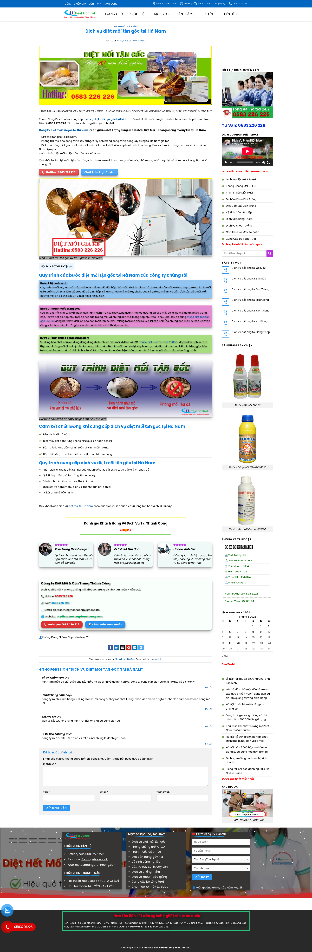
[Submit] (269, 253)
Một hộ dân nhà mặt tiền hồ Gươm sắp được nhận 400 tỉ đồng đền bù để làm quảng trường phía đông (248, 694)
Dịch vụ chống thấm (146, 872)
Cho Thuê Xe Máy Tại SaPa (242, 232)
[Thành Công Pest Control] (80, 14)
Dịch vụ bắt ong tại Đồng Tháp (251, 332)
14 (246, 637)
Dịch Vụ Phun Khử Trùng (241, 199)
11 (222, 637)
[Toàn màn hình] (268, 162)
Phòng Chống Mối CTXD (241, 186)
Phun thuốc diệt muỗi (147, 852)
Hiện (69, 266)
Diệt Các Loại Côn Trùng (241, 206)
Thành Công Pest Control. (175, 947)
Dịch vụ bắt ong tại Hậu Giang (250, 299)
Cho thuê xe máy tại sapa (150, 887)
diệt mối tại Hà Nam (80, 506)
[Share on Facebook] (110, 647)
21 (246, 643)
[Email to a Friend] (122, 647)
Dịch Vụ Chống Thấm (239, 219)
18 (223, 643)
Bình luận (49, 763)
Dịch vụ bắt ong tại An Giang (249, 321)
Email (104, 792)
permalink (156, 659)
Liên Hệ (229, 14)
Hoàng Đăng (138, 40)
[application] (247, 151)
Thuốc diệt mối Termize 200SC (158, 342)
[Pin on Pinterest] (128, 647)
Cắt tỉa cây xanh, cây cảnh (150, 867)
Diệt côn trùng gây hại (147, 857)
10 (269, 632)
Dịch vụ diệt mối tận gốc (149, 842)
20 (238, 643)
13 (238, 637)
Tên (46, 792)
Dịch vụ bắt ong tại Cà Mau (249, 267)
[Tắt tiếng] (263, 162)
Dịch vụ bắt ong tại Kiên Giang (250, 310)
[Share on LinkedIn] (134, 647)
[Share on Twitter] (116, 647)
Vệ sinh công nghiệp (146, 862)
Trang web (163, 792)
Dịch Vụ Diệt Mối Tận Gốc (241, 179)
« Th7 (225, 656)
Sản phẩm (184, 14)
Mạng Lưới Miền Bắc (125, 26)
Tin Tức (208, 14)
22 (253, 643)
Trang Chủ (114, 14)
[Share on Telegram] (141, 647)
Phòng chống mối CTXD (148, 847)
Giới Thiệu (138, 14)
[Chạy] (226, 162)
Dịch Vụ (160, 14)
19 (230, 643)
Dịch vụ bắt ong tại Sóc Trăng (250, 289)
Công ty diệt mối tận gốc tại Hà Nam (63, 130)
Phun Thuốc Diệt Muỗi (239, 192)
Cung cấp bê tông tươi (148, 882)
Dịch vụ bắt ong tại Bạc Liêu (249, 278)
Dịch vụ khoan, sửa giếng (149, 877)
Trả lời (208, 687)
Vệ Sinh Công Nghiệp (239, 212)
